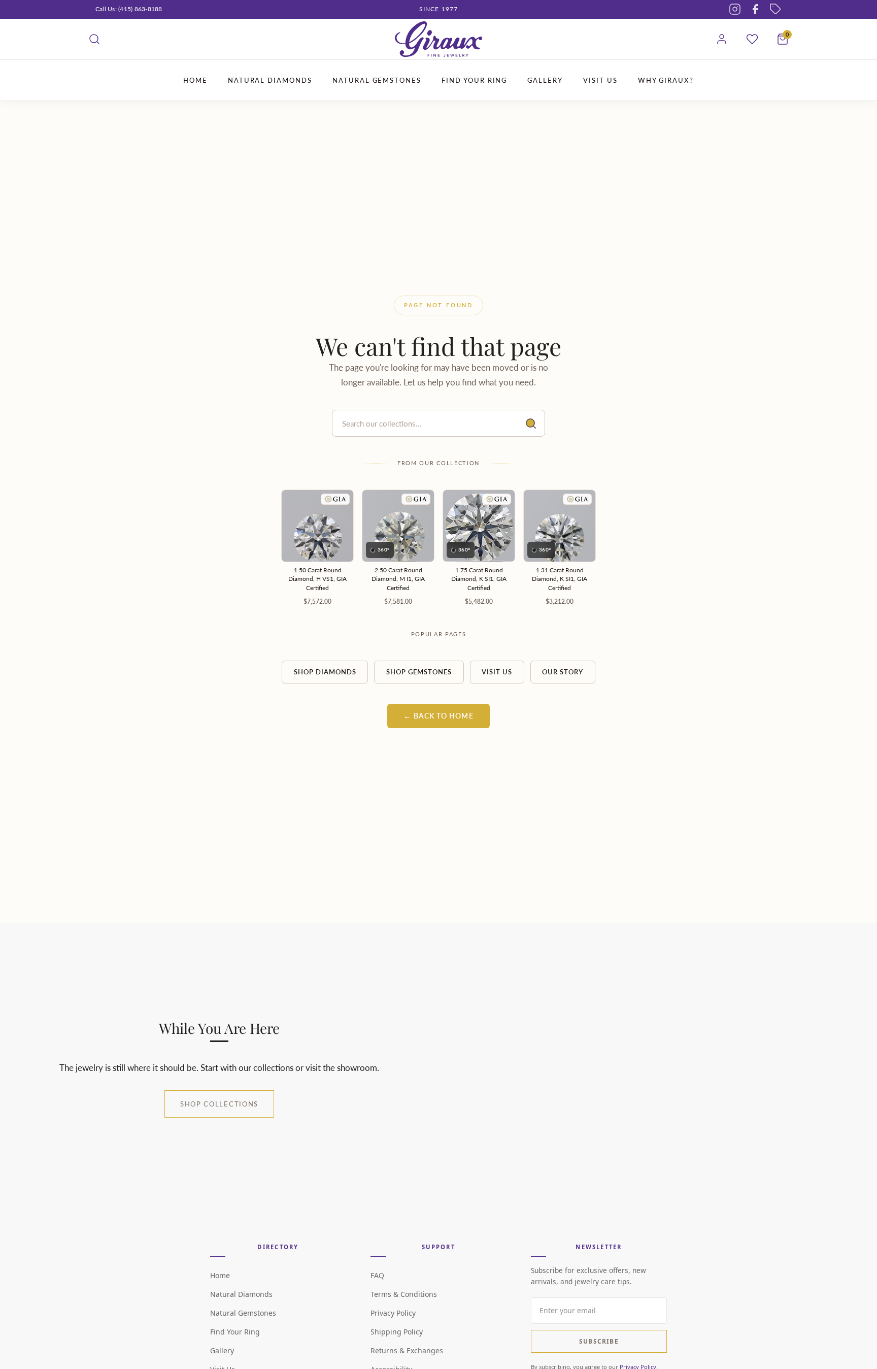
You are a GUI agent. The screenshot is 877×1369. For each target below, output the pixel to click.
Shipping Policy (396, 1332)
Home (220, 1275)
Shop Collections (219, 1104)
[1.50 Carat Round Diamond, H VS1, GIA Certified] (317, 526)
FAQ (377, 1275)
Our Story (562, 672)
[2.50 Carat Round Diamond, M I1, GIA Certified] (398, 526)
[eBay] (775, 9)
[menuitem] (195, 80)
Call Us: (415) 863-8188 (128, 9)
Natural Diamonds (241, 1294)
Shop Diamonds (325, 672)
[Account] (722, 39)
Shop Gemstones (419, 672)
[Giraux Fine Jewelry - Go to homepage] (438, 39)
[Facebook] (755, 9)
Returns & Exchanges (406, 1350)
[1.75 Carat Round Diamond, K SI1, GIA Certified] (479, 526)
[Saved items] (752, 39)
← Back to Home (438, 716)
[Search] (94, 39)
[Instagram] (735, 9)
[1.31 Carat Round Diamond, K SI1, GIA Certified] (559, 526)
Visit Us (497, 672)
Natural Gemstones (243, 1313)
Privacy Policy (393, 1313)
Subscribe (599, 1341)
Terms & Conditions (403, 1294)
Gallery (222, 1350)
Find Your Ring (235, 1332)
